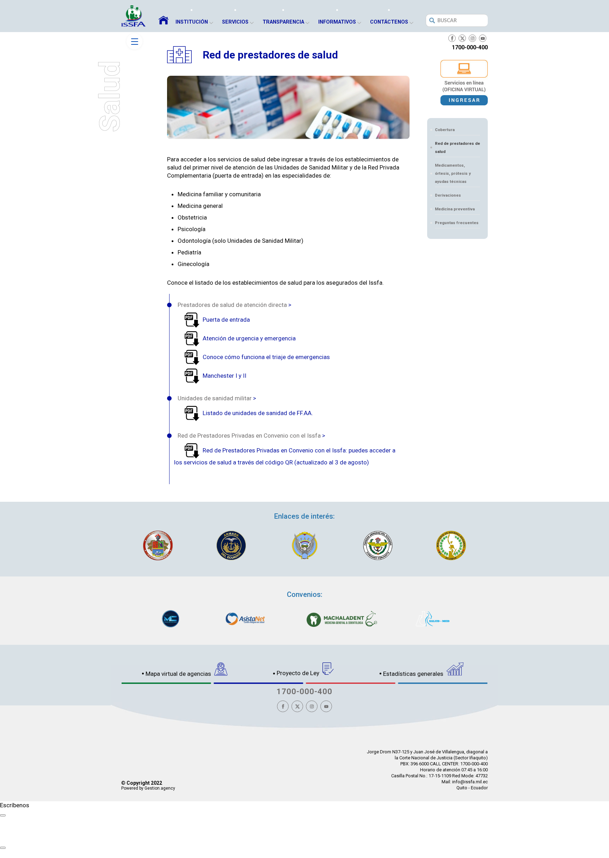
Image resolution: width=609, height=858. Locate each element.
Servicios (235, 22)
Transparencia (283, 22)
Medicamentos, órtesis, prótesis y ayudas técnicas (453, 173)
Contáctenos (389, 22)
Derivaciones (448, 195)
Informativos (337, 22)
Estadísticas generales (414, 673)
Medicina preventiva (455, 208)
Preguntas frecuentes (457, 222)
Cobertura (445, 129)
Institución (192, 22)
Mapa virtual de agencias (179, 673)
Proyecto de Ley (299, 673)
